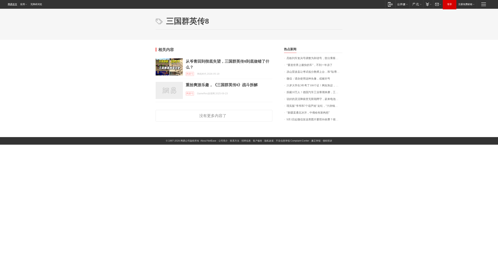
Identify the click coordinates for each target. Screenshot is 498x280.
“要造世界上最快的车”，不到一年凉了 (309, 65)
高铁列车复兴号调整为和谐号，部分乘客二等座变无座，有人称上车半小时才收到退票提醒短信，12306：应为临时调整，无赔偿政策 (314, 58)
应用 (22, 4)
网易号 (189, 74)
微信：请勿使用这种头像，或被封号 (308, 78)
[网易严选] (416, 4)
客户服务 (257, 140)
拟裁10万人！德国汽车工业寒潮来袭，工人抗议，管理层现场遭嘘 (314, 92)
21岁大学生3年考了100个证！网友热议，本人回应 (314, 85)
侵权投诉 (327, 140)
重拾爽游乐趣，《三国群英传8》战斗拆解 (222, 85)
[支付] (428, 4)
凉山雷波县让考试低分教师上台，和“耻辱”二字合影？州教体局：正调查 (314, 71)
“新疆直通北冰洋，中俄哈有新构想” (308, 112)
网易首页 (12, 4)
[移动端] (390, 4)
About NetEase (208, 140)
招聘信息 (246, 140)
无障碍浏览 (36, 4)
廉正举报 (316, 140)
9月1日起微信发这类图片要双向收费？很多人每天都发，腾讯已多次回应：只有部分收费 (314, 119)
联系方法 (234, 140)
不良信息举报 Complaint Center (292, 140)
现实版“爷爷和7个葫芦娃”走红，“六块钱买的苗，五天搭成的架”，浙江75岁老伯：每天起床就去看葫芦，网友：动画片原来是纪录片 (314, 105)
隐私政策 (269, 140)
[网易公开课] (402, 4)
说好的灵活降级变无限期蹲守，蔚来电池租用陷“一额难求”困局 (314, 99)
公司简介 (223, 140)
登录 (449, 4)
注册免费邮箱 (465, 4)
